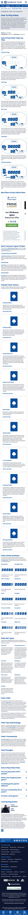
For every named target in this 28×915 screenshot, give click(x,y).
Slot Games (3, 859)
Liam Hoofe (8, 32)
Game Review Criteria (16, 876)
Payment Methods (5, 866)
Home (3, 5)
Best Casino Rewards (14, 849)
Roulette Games (18, 859)
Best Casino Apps (4, 849)
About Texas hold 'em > (7, 366)
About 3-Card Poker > (7, 469)
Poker (10, 11)
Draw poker (3, 275)
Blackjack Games (4, 861)
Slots (12, 5)
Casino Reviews (13, 866)
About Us (16, 871)
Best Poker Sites (17, 8)
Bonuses (18, 5)
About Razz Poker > (7, 416)
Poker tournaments (5, 739)
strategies (21, 43)
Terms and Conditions (13, 874)
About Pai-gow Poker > (7, 549)
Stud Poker (3, 265)
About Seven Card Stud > (8, 393)
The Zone (3, 871)
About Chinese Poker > (7, 497)
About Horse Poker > (7, 523)
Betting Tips (12, 854)
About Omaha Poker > (7, 311)
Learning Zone (10, 871)
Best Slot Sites (13, 847)
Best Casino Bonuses (15, 851)
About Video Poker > (7, 444)
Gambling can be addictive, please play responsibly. (14, 903)
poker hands (5, 560)
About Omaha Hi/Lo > (7, 337)
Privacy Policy (4, 874)
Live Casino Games (14, 861)
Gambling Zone (4, 11)
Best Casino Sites (6, 8)
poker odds (8, 702)
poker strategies (12, 726)
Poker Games (10, 859)
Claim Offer (12, 225)
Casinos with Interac (5, 851)
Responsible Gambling (5, 876)
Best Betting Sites (4, 854)
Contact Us (22, 871)
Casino (8, 5)
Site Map (24, 876)
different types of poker (13, 248)
